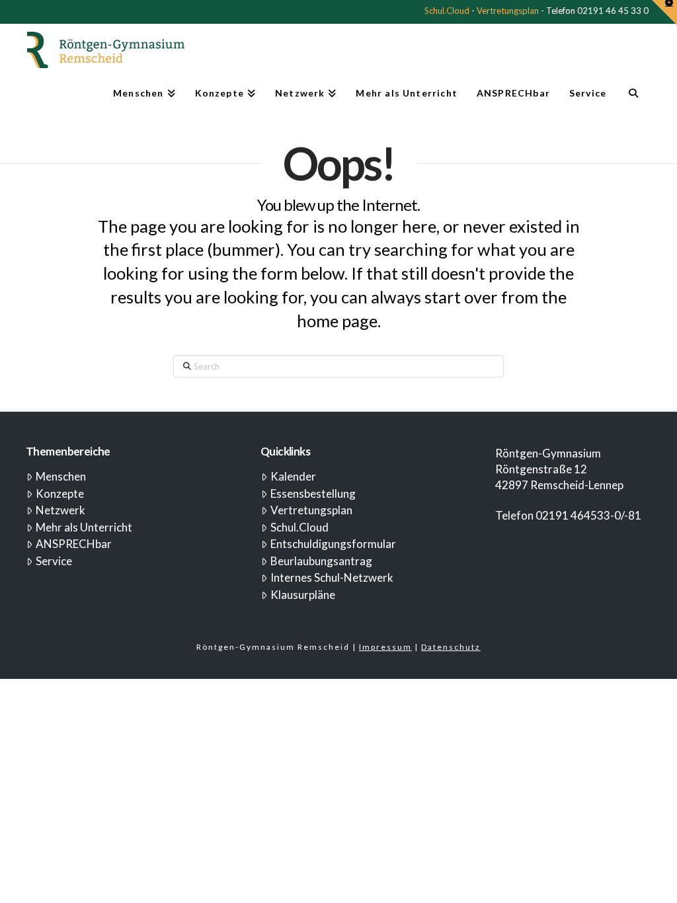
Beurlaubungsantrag (321, 561)
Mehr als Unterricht (84, 527)
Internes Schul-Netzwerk (331, 577)
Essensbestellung (313, 493)
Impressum (385, 647)
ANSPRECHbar (74, 544)
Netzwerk (60, 510)
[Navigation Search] (633, 98)
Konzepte (60, 493)
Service (54, 561)
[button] (664, 12)
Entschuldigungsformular (333, 544)
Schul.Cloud (446, 10)
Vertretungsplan (508, 10)
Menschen (61, 476)
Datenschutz (451, 647)
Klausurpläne (302, 595)
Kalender (293, 476)
